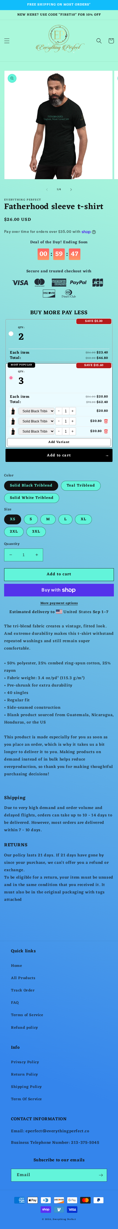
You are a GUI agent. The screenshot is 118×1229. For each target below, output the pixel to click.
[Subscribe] (101, 1175)
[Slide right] (71, 190)
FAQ (15, 1002)
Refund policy (24, 1027)
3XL (36, 531)
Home (16, 965)
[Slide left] (47, 190)
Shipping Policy (26, 1087)
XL (83, 519)
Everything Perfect (64, 1219)
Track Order (23, 990)
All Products (23, 978)
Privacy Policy (25, 1062)
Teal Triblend (81, 485)
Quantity (11, 544)
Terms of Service (27, 1015)
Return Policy (24, 1074)
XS (12, 519)
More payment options (59, 603)
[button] (7, 41)
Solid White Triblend (32, 498)
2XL (14, 531)
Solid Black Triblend (31, 485)
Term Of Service (26, 1099)
